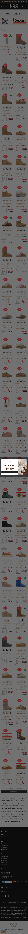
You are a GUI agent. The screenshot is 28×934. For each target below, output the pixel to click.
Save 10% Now (9, 472)
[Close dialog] (26, 459)
